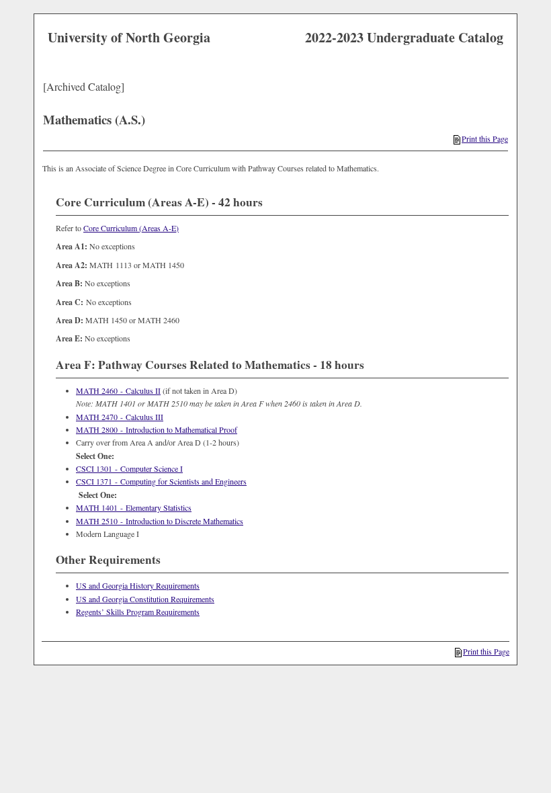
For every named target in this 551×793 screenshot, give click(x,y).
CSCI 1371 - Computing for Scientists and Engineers (161, 481)
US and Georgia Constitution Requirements (145, 598)
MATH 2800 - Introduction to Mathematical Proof (156, 429)
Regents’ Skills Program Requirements (138, 611)
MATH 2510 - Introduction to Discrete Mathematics (159, 520)
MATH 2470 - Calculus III (119, 416)
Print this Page (485, 138)
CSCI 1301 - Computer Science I (129, 468)
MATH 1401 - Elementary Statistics (134, 507)
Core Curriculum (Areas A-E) (131, 227)
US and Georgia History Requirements (138, 585)
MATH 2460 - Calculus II (118, 390)
